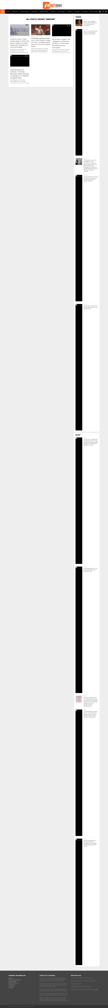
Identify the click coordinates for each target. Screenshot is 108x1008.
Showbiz (84, 11)
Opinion (52, 11)
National (15, 11)
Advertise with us (13, 983)
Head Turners (94, 11)
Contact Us (11, 984)
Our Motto (11, 986)
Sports (77, 11)
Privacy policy (12, 981)
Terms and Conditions (14, 980)
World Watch (24, 11)
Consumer (61, 11)
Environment (44, 11)
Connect (10, 987)
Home (8, 11)
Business (34, 11)
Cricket (69, 11)
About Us (11, 978)
